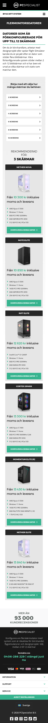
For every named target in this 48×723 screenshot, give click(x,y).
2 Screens (13, 97)
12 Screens (13, 138)
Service (6, 691)
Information (9, 677)
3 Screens (13, 105)
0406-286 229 (14, 656)
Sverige (26, 705)
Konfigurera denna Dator (23, 230)
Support (6, 684)
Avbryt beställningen (24, 697)
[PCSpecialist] (26, 5)
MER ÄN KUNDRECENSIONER (24, 618)
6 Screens (13, 122)
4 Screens (13, 113)
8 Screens (13, 130)
